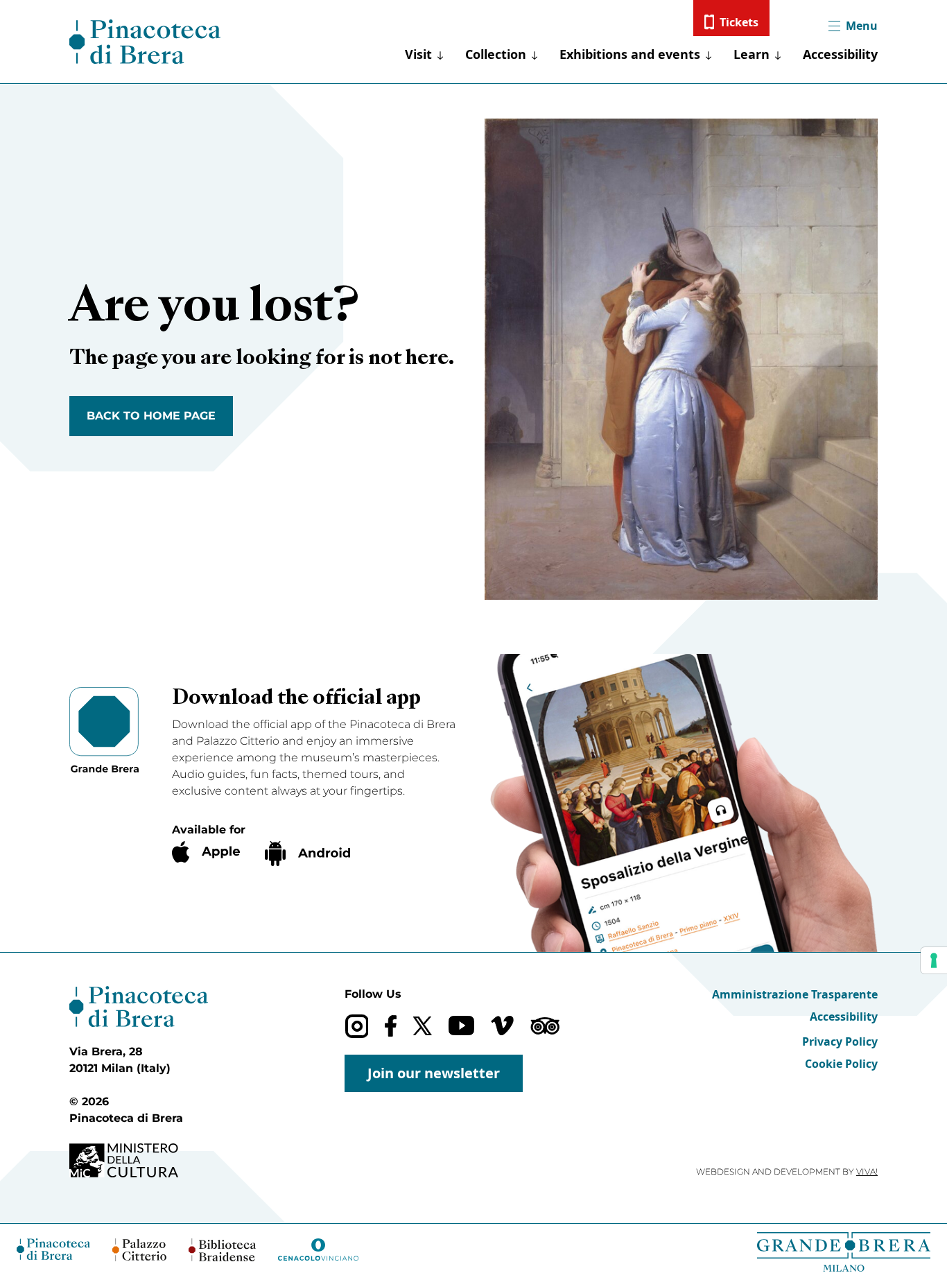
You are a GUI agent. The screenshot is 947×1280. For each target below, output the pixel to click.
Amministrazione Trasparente (795, 994)
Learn (751, 54)
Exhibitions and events (629, 54)
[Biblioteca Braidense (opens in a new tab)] (222, 1249)
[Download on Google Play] (307, 853)
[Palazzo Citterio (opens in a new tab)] (139, 1249)
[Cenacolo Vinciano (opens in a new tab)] (318, 1249)
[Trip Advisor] (544, 1026)
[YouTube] (461, 1025)
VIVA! (867, 1171)
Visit (418, 54)
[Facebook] (391, 1026)
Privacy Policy (840, 1041)
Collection (495, 54)
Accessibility (840, 54)
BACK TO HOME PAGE (151, 415)
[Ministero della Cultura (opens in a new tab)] (138, 1160)
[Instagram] (357, 1026)
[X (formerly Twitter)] (422, 1026)
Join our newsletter (433, 1073)
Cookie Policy (841, 1063)
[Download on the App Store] (206, 852)
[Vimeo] (502, 1025)
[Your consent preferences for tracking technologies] (934, 960)
